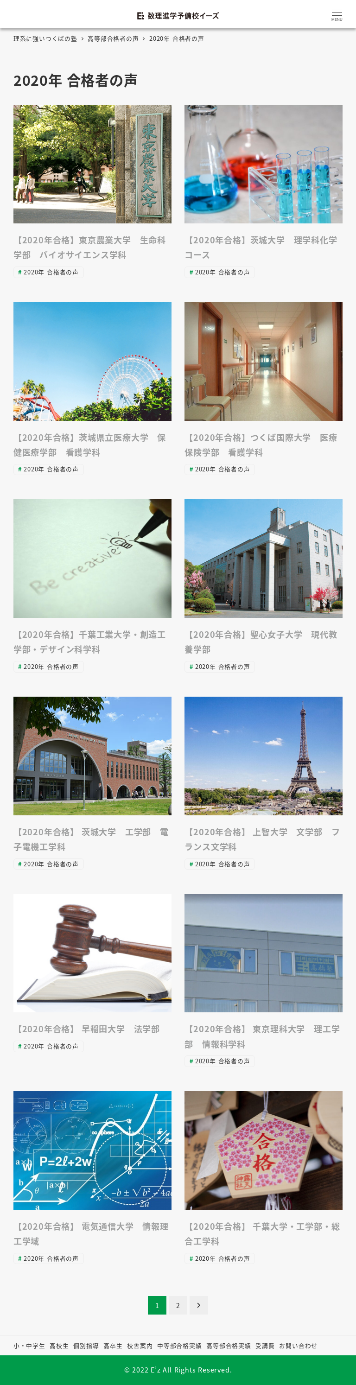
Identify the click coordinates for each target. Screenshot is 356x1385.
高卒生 (112, 1345)
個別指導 (86, 1345)
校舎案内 (140, 1345)
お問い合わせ (298, 1345)
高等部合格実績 (228, 1345)
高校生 (59, 1345)
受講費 (264, 1345)
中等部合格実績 (179, 1345)
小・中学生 (29, 1345)
